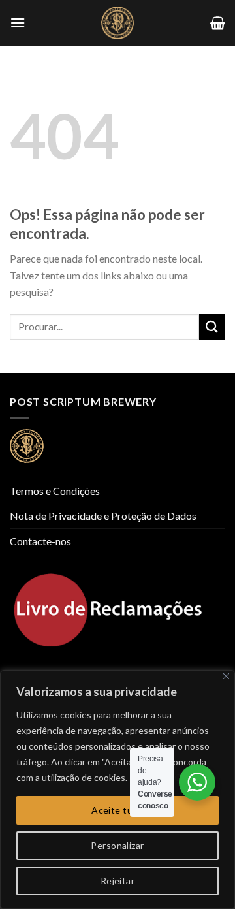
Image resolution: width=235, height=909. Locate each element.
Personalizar (117, 845)
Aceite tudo (117, 810)
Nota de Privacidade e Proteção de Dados (103, 515)
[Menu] (17, 23)
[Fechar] (226, 676)
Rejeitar (117, 880)
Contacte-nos (40, 541)
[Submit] (212, 327)
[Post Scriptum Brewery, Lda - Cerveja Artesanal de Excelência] (117, 23)
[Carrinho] (217, 22)
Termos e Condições (55, 491)
